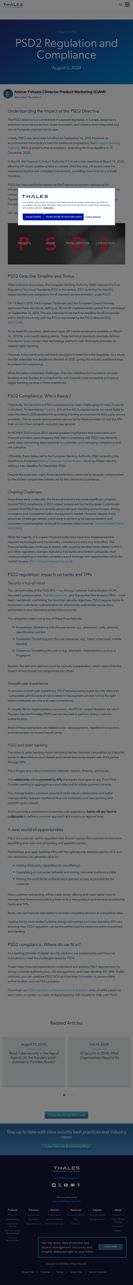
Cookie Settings (93, 217)
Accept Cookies (33, 217)
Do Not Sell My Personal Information (64, 217)
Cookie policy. (48, 208)
